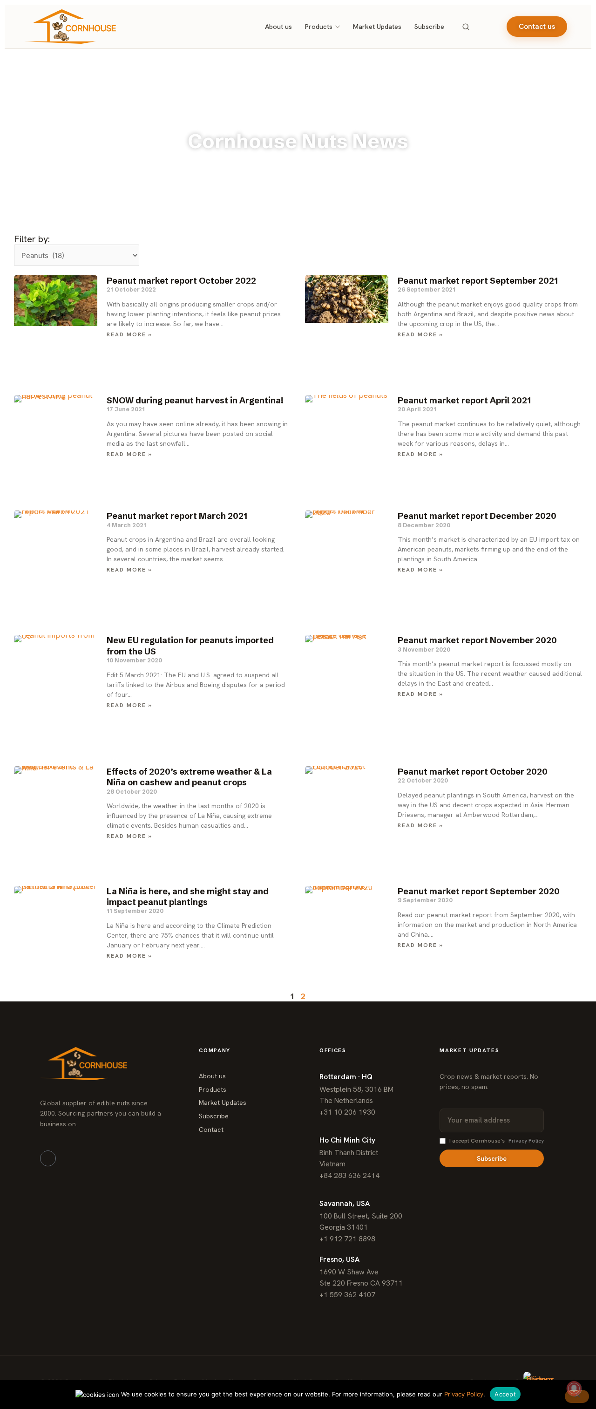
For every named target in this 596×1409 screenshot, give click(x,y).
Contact (211, 1129)
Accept (505, 1394)
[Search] (465, 26)
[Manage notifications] (574, 1388)
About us (278, 26)
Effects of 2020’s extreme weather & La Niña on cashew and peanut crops (189, 777)
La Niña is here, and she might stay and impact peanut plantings (188, 896)
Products (318, 26)
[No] (577, 1396)
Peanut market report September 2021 (478, 280)
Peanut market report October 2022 (181, 280)
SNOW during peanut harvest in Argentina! (195, 400)
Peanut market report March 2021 (177, 516)
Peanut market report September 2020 (479, 891)
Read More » (129, 334)
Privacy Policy (526, 1140)
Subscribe (429, 26)
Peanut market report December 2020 (477, 516)
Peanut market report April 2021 (464, 400)
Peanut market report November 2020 (477, 640)
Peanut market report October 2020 (473, 771)
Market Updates (377, 26)
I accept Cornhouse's (496, 1140)
